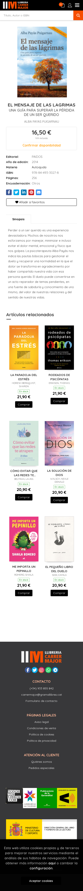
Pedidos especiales (41, 768)
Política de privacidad (41, 740)
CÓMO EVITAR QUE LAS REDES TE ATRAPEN (23, 473)
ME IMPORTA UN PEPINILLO (23, 569)
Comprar (24, 404)
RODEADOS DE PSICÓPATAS (59, 377)
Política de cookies (41, 734)
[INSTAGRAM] (41, 670)
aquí (52, 863)
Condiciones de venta (41, 728)
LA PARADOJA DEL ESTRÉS (23, 377)
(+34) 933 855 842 (42, 688)
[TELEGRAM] (55, 670)
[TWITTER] (35, 670)
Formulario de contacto (41, 701)
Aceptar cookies (41, 881)
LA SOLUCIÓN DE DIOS (59, 473)
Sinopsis (18, 219)
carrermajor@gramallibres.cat (41, 694)
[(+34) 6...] (48, 670)
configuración (41, 868)
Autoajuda (39, 167)
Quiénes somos (41, 762)
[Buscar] (78, 15)
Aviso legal (41, 722)
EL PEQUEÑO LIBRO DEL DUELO (59, 569)
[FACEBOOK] (28, 670)
